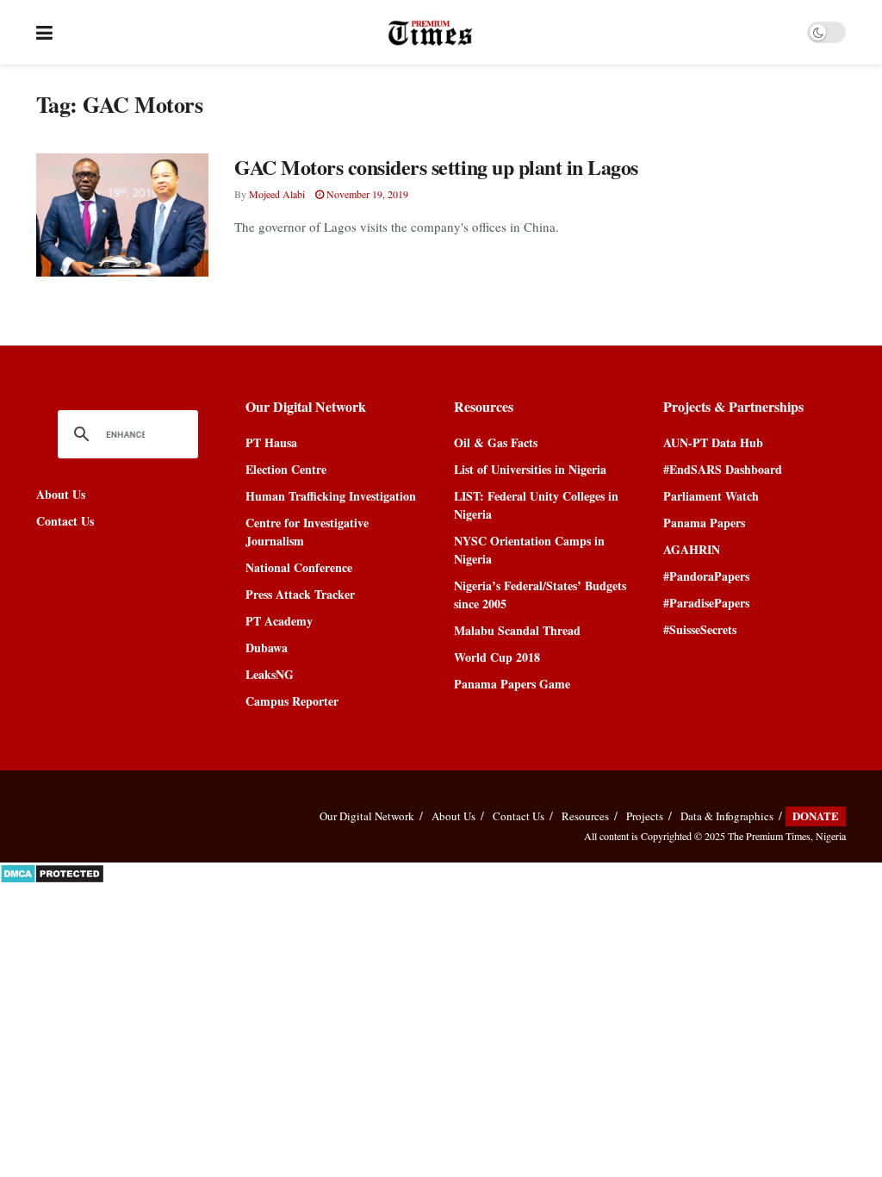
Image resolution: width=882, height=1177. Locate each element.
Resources (585, 816)
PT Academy (279, 621)
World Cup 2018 (497, 657)
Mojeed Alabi (277, 194)
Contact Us (65, 521)
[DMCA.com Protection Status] (52, 871)
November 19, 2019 (366, 194)
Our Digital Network (367, 816)
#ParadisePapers (706, 603)
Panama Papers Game (512, 684)
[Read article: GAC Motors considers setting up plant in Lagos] (122, 215)
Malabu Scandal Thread (517, 630)
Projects (644, 816)
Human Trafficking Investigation (330, 496)
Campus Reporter (292, 701)
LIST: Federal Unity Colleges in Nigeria (536, 505)
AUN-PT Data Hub (713, 442)
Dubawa (266, 647)
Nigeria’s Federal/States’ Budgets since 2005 (540, 594)
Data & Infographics (726, 816)
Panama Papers (704, 523)
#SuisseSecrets (699, 629)
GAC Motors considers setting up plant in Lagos (436, 167)
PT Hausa (271, 442)
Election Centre (285, 469)
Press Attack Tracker (300, 594)
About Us (60, 494)
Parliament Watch (711, 496)
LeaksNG (269, 674)
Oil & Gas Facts (495, 442)
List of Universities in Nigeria (530, 469)
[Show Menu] (44, 32)
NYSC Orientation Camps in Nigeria (529, 550)
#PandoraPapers (706, 576)
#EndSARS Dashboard (722, 469)
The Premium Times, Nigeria (787, 836)
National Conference (298, 567)
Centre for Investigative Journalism (307, 532)
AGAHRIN (691, 549)
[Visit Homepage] (430, 33)
